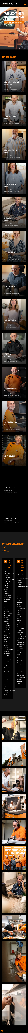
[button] (2, 1030)
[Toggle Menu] (24, 4)
